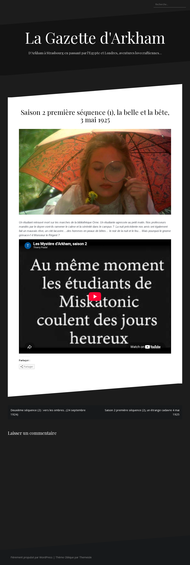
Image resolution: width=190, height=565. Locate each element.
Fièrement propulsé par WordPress (32, 557)
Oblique (69, 557)
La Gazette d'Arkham (95, 37)
